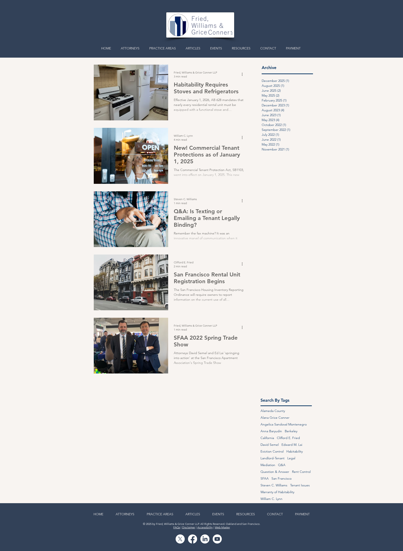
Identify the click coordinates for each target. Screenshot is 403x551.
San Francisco (281, 479)
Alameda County (273, 411)
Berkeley (291, 431)
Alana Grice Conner (275, 418)
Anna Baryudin (271, 431)
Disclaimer (188, 527)
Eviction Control (272, 451)
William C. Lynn (271, 499)
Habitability (294, 451)
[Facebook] (192, 539)
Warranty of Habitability (277, 492)
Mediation (268, 465)
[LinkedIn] (204, 539)
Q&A (281, 465)
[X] (180, 539)
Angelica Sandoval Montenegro (284, 424)
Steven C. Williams (274, 485)
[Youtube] (217, 539)
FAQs (176, 527)
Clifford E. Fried (288, 438)
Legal (291, 458)
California (267, 438)
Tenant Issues (300, 485)
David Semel (270, 445)
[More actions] (244, 74)
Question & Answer (275, 472)
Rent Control (301, 472)
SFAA (265, 479)
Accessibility (205, 527)
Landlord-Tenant (273, 458)
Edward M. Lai (291, 445)
